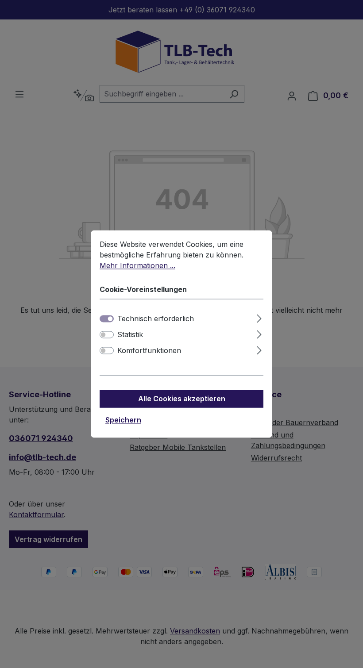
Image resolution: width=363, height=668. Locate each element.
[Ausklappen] (259, 317)
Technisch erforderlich (155, 319)
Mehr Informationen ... (137, 265)
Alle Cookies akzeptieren (181, 399)
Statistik (130, 334)
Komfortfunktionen (149, 350)
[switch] (107, 334)
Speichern (123, 420)
